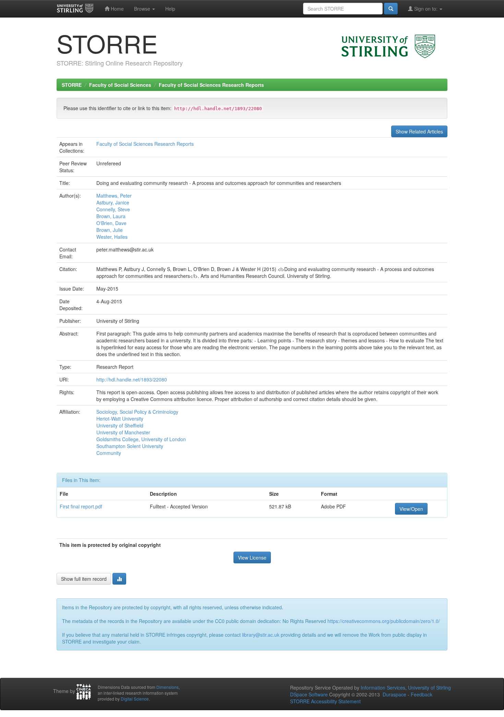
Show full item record (84, 578)
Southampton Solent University (129, 446)
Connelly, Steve (113, 209)
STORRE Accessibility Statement (325, 701)
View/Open (411, 508)
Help (170, 8)
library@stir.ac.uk (260, 634)
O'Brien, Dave (111, 223)
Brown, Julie (109, 229)
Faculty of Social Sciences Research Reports (211, 84)
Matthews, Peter (114, 195)
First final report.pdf (81, 506)
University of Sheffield (119, 425)
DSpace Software (309, 694)
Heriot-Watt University (119, 418)
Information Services (383, 687)
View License (252, 557)
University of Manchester (123, 432)
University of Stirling (429, 687)
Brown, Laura (110, 216)
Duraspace (394, 694)
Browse (143, 8)
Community (108, 452)
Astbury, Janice (112, 202)
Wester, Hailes (112, 236)
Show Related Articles (419, 131)
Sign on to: (426, 8)
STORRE (72, 84)
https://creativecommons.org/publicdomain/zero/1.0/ (383, 621)
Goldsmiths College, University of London (141, 439)
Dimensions (167, 687)
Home (116, 8)
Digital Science (135, 699)
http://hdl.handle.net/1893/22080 (131, 379)
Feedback (421, 694)
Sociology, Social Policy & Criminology (137, 411)
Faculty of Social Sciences (120, 84)
